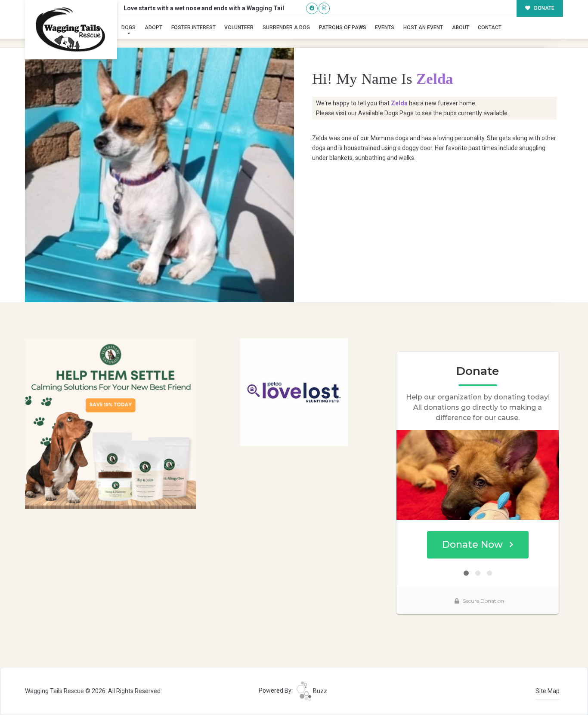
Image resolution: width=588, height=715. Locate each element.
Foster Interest (193, 28)
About (460, 28)
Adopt (153, 28)
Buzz (319, 690)
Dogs (128, 28)
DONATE (543, 8)
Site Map (547, 690)
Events (384, 28)
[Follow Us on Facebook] (312, 8)
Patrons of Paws (342, 28)
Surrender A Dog (286, 28)
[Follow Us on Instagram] (324, 8)
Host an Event (423, 28)
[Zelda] (159, 175)
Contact (489, 28)
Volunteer (239, 28)
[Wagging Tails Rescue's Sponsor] (110, 423)
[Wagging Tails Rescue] (71, 29)
